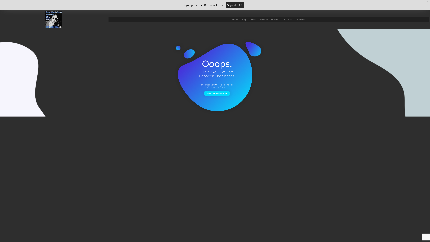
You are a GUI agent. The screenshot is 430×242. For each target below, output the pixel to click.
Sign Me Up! (234, 5)
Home (235, 19)
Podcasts (301, 19)
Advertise (288, 19)
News (253, 19)
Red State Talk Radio (269, 19)
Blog (244, 19)
